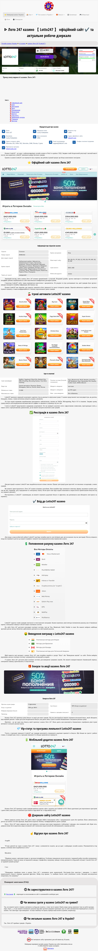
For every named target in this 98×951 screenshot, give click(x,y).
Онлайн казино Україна (9, 43)
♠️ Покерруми (18, 19)
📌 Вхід (12, 108)
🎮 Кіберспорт (84, 15)
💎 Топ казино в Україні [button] (44, 15)
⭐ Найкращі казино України (14, 15)
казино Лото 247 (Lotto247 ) (37, 43)
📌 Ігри (12, 105)
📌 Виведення (14, 112)
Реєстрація (9, 894)
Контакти (50, 948)
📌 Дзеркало (14, 119)
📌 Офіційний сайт (16, 103)
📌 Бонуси (13, 114)
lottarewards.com (11, 149)
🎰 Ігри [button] (29, 15)
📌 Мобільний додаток (17, 117)
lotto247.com (72, 138)
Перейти (44, 57)
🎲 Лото (7, 19)
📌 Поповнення (15, 110)
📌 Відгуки (13, 121)
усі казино (22, 43)
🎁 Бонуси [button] (59, 15)
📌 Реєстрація (14, 106)
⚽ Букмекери (72, 15)
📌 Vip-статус (14, 115)
